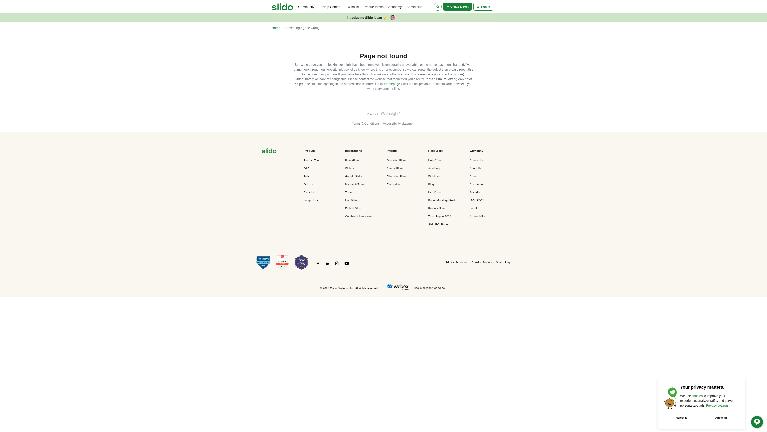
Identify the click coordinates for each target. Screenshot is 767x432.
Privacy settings (717, 405)
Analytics (309, 192)
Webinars (434, 176)
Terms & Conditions (366, 123)
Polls (307, 176)
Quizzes (309, 184)
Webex (349, 168)
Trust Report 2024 (439, 216)
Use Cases (435, 192)
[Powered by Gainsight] (384, 115)
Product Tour (312, 160)
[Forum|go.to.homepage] (282, 7)
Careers (475, 176)
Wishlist (353, 7)
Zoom (349, 192)
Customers (477, 184)
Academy (395, 7)
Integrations (311, 200)
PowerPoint (352, 160)
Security (475, 192)
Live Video (351, 200)
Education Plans (397, 176)
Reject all (682, 417)
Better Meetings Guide (442, 200)
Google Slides (354, 176)
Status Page (503, 262)
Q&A (306, 168)
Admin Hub (414, 7)
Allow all (721, 417)
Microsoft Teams (355, 184)
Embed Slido (353, 208)
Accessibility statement (399, 123)
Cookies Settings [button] (482, 262)
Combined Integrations (359, 216)
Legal (473, 208)
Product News (374, 7)
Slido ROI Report (439, 224)
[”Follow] (318, 265)
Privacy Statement (456, 262)
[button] (457, 7)
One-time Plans (396, 160)
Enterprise (393, 184)
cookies (697, 396)
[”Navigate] (269, 151)
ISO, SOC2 (477, 200)
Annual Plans (395, 168)
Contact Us (477, 160)
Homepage (392, 84)
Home (276, 28)
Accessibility (477, 216)
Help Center (435, 160)
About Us (475, 168)
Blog (431, 184)
